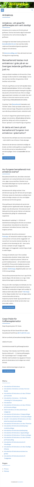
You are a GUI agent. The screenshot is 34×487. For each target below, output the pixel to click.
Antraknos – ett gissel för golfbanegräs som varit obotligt (16, 24)
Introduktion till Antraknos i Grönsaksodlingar (18, 416)
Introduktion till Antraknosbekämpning (15, 430)
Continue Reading (8, 158)
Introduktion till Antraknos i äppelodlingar (16, 433)
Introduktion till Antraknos (12, 386)
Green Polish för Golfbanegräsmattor (11, 320)
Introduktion (8, 402)
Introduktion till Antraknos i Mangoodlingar (17, 414)
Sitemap (6, 471)
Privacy (6, 469)
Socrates (20, 482)
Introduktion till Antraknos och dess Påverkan (17, 423)
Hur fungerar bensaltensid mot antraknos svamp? (16, 170)
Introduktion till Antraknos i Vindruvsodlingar (17, 435)
